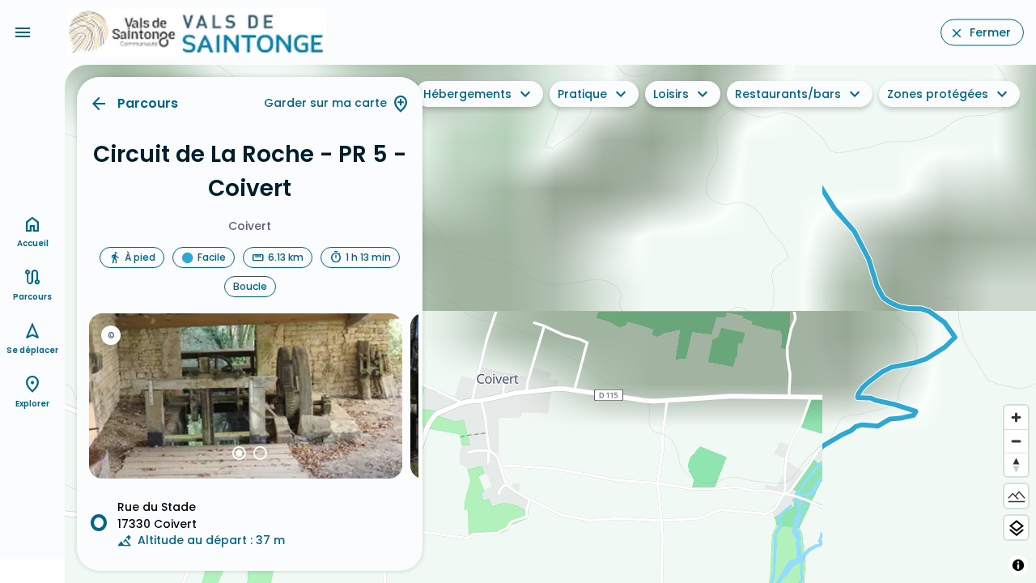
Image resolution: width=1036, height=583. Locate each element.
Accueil (33, 243)
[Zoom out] (1016, 441)
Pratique (582, 94)
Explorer (32, 404)
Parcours (147, 103)
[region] (550, 324)
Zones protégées (937, 94)
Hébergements (467, 94)
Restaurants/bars (788, 94)
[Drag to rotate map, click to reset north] (1016, 464)
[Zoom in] (1016, 417)
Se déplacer (32, 350)
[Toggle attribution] (1018, 565)
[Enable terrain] (1016, 496)
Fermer (990, 32)
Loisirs (671, 94)
